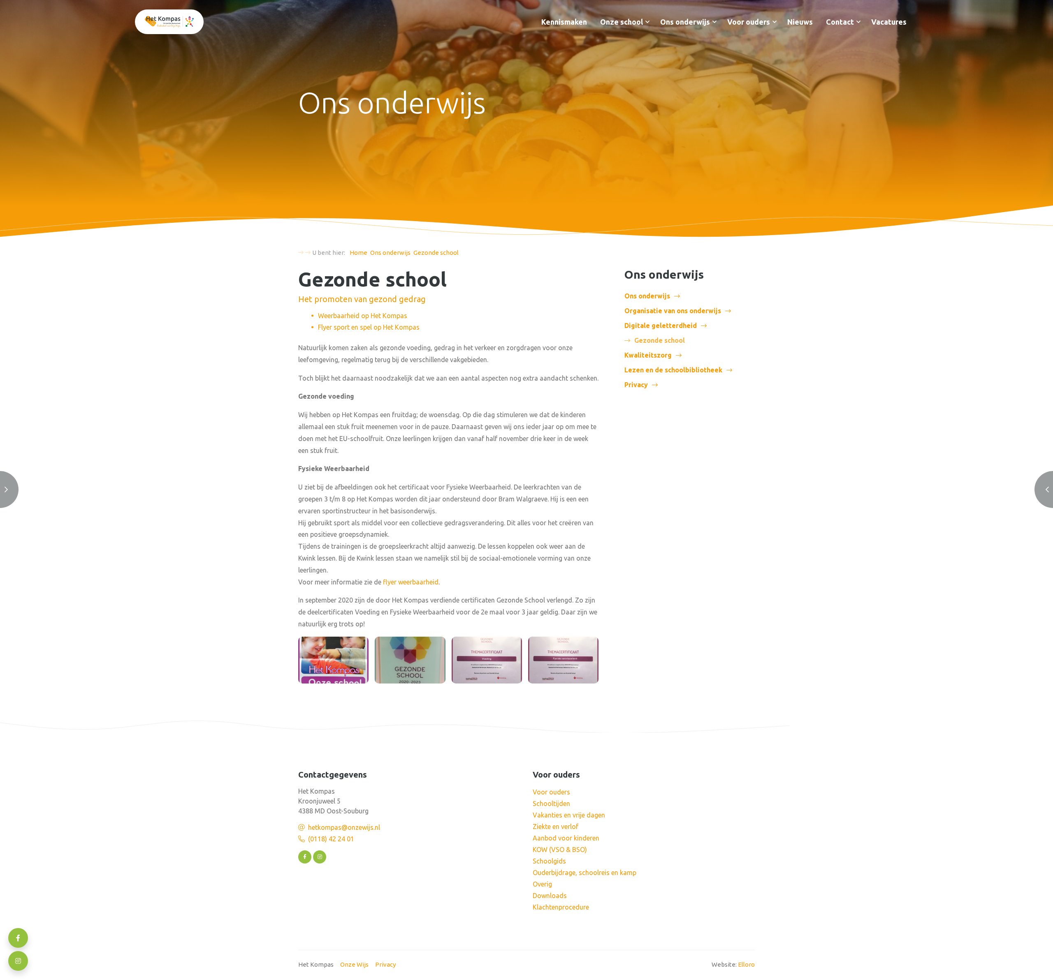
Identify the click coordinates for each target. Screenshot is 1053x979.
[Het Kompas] (169, 21)
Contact (840, 22)
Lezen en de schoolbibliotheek (673, 370)
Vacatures (889, 22)
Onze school (621, 22)
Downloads (550, 895)
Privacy (636, 384)
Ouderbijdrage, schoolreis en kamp (584, 872)
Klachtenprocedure (561, 907)
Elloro (746, 964)
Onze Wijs (354, 964)
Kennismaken (564, 22)
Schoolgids (549, 861)
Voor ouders (748, 22)
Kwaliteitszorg (648, 355)
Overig (542, 884)
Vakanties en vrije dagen (569, 815)
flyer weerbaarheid (410, 582)
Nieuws (800, 22)
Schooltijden (551, 803)
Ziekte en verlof (555, 826)
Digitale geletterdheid (660, 325)
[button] (647, 22)
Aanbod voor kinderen (566, 838)
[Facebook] (304, 857)
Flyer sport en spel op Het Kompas (369, 327)
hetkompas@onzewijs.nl (344, 827)
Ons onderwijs (685, 22)
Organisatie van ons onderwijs (672, 310)
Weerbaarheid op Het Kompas (362, 315)
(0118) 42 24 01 (331, 839)
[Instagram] (319, 857)
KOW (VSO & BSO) (560, 849)
